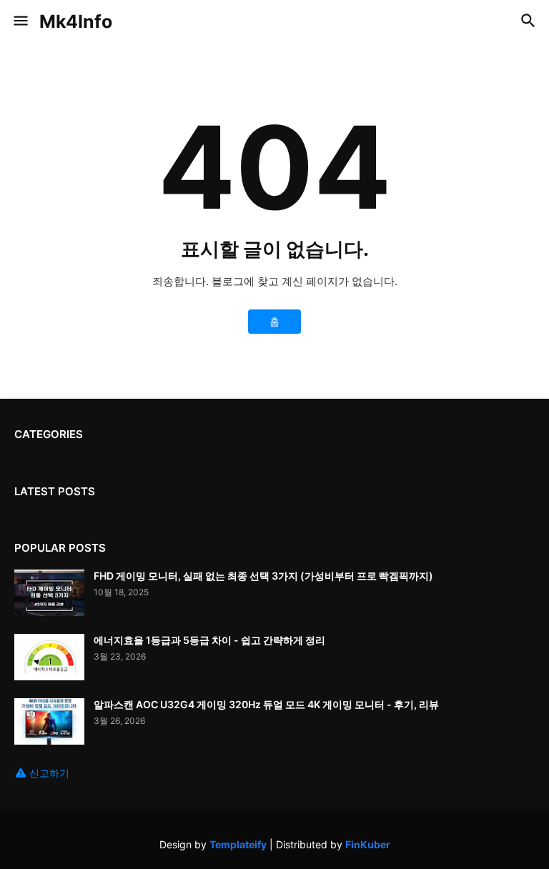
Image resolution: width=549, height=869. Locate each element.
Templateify (238, 844)
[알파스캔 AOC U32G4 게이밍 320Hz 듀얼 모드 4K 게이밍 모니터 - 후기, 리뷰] (49, 721)
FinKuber (367, 844)
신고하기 (49, 773)
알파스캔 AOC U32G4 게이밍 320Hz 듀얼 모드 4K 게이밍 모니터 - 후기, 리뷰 (266, 704)
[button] (19, 21)
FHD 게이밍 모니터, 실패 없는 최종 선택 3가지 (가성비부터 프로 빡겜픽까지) (263, 576)
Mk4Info (75, 21)
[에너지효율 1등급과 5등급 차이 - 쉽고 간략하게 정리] (49, 657)
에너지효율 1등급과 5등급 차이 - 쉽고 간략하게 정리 (209, 640)
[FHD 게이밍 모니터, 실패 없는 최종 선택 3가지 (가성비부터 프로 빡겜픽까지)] (49, 593)
